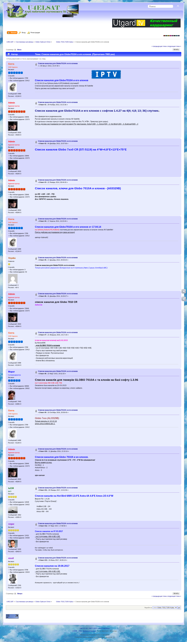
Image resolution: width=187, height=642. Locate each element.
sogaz (11, 524)
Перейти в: (148, 607)
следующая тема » (174, 46)
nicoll (11, 558)
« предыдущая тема (159, 46)
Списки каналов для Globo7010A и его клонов (58, 63)
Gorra (11, 64)
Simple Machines (104, 628)
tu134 (11, 488)
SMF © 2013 (93, 628)
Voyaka (11, 258)
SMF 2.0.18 (84, 628)
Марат (11, 371)
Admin (11, 102)
